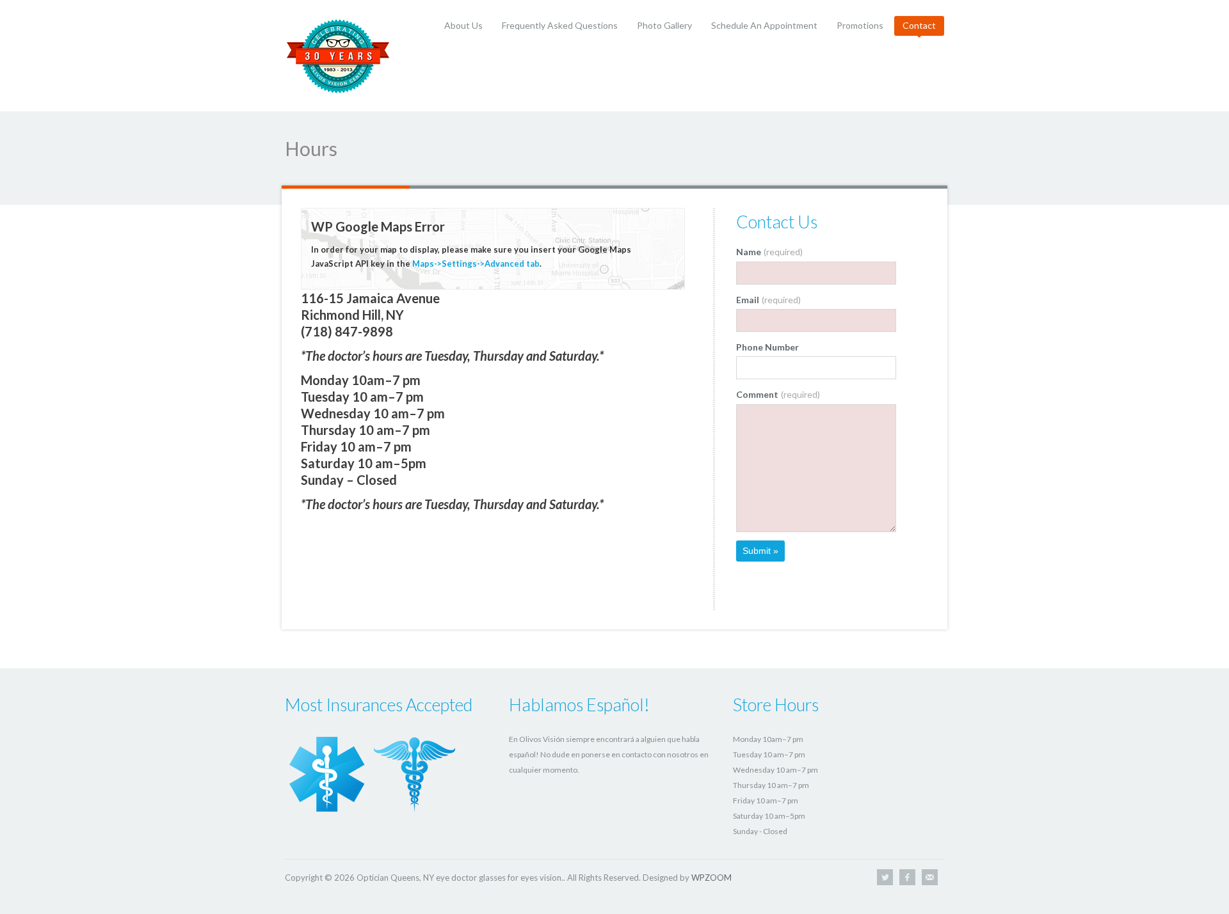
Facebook (907, 877)
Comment (778, 394)
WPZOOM (711, 877)
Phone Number (767, 347)
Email (768, 299)
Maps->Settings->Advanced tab (476, 263)
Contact (919, 25)
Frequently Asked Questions (560, 25)
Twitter (885, 877)
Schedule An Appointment (764, 25)
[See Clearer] (338, 54)
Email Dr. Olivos (930, 877)
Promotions (860, 25)
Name (769, 251)
